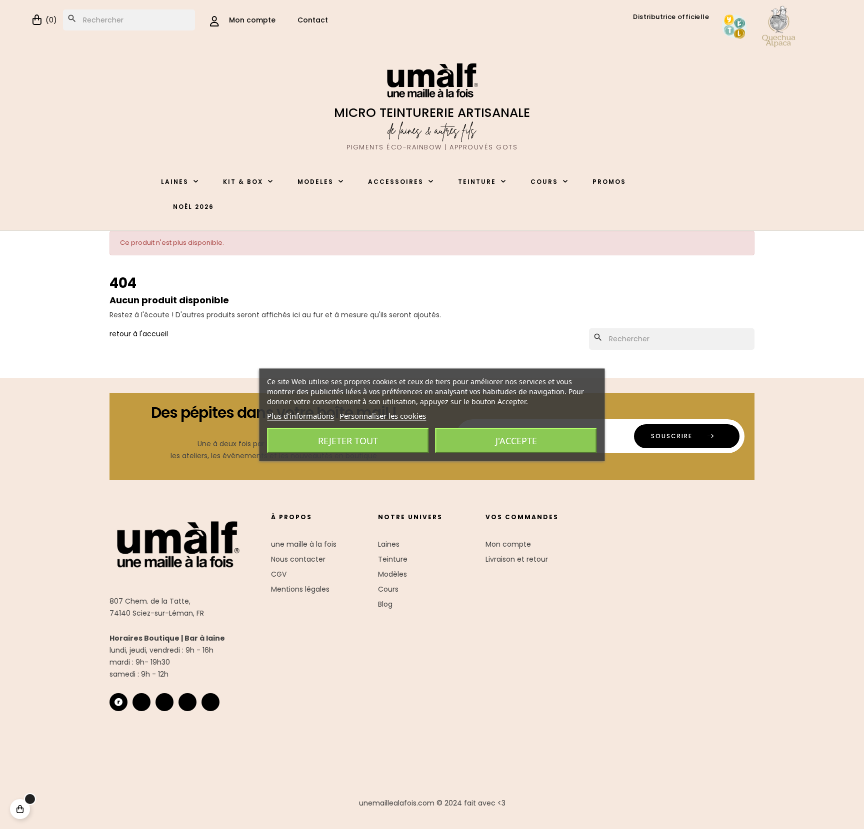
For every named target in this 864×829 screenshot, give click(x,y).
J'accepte (516, 440)
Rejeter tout (348, 440)
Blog (385, 604)
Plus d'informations (300, 415)
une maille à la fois (303, 544)
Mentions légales (300, 589)
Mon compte (508, 544)
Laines (389, 544)
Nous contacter (298, 559)
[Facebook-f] (165, 702)
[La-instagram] (141, 702)
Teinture (393, 559)
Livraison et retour (517, 559)
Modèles (392, 574)
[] (20, 809)
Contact (313, 20)
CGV (278, 574)
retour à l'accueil (139, 334)
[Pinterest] (211, 702)
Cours (388, 589)
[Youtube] (187, 702)
